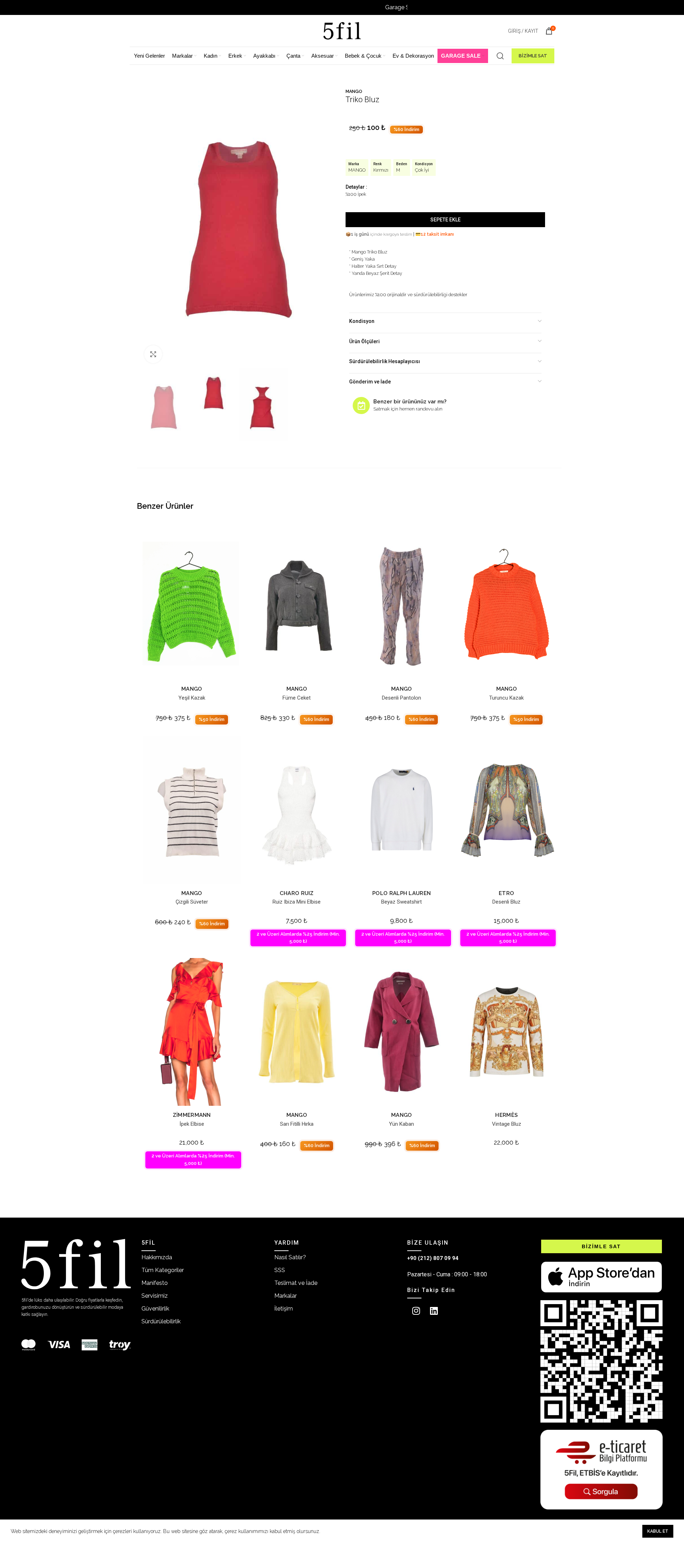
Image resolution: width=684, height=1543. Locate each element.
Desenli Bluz (506, 902)
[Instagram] (416, 1311)
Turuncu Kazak (506, 698)
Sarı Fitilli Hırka (297, 1124)
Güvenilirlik (155, 1308)
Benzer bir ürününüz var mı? (409, 401)
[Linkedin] (434, 1311)
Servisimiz (154, 1295)
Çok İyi (422, 170)
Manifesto (154, 1283)
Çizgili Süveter (192, 902)
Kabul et (657, 1531)
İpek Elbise (192, 1124)
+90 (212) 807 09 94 (432, 1258)
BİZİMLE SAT (533, 55)
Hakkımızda (156, 1257)
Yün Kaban (401, 1124)
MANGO (354, 91)
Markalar (285, 1295)
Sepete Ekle (445, 220)
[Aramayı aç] (500, 56)
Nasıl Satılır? (290, 1257)
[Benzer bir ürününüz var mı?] (361, 405)
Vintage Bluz (506, 1124)
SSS (279, 1270)
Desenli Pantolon (401, 698)
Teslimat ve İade (295, 1283)
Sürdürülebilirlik (161, 1321)
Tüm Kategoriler (162, 1270)
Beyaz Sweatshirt (401, 902)
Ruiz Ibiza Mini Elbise (297, 902)
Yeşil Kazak (191, 698)
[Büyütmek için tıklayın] (153, 354)
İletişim (283, 1308)
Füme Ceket (297, 698)
